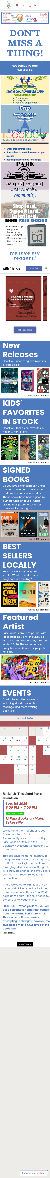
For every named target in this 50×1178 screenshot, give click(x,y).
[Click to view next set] (5, 381)
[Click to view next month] (46, 718)
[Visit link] (25, 232)
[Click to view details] (9, 380)
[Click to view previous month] (4, 718)
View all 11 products (38, 682)
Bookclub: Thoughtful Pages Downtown (22, 796)
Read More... (9, 932)
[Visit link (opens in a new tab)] (25, 90)
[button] (17, 5)
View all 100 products (38, 395)
